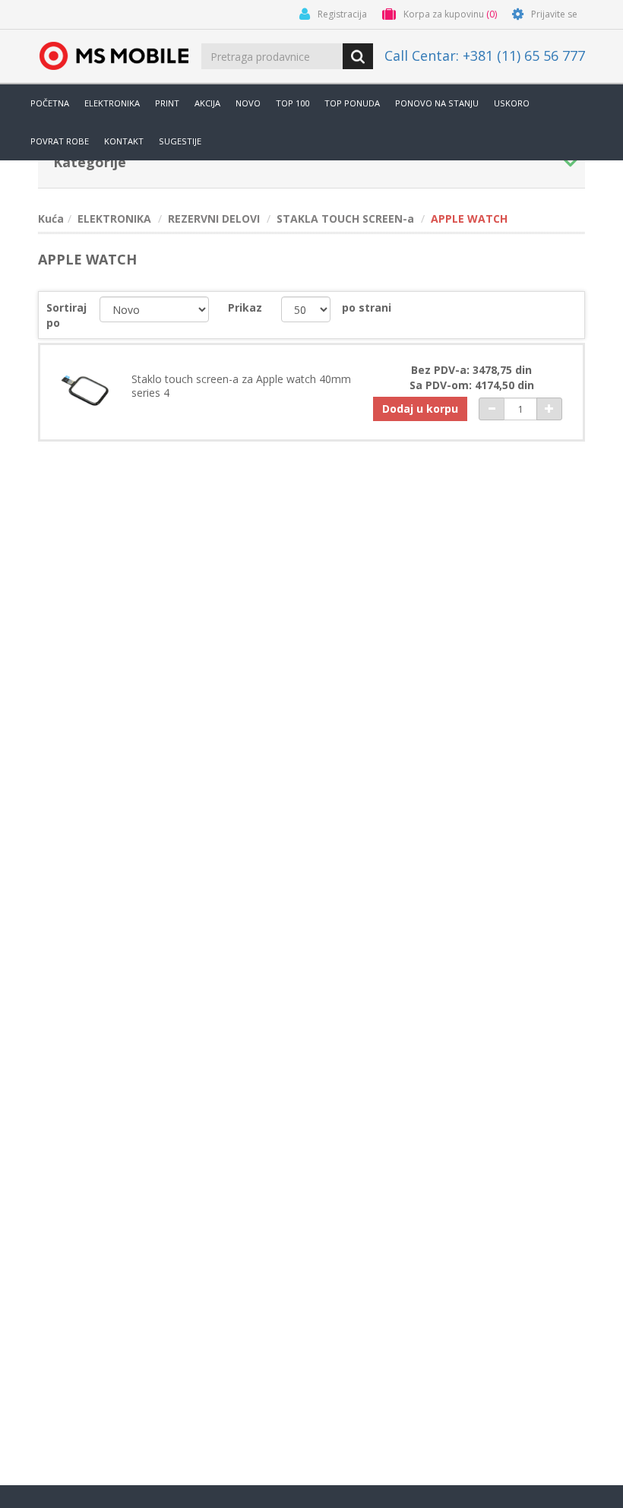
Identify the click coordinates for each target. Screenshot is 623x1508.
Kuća (51, 218)
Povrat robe (59, 141)
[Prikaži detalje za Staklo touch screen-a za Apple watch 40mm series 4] (85, 389)
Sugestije (180, 141)
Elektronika (112, 103)
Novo (248, 103)
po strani (366, 307)
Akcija (207, 103)
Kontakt (124, 141)
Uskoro (512, 103)
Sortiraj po (66, 315)
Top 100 (292, 103)
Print (167, 103)
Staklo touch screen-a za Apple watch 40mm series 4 (241, 386)
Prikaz (245, 307)
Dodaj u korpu (420, 408)
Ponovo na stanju (437, 103)
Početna (49, 103)
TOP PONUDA (352, 103)
